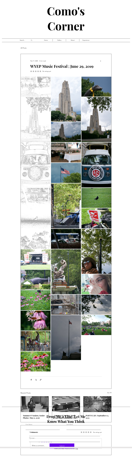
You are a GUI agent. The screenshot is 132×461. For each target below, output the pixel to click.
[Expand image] (36, 87)
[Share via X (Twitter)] (36, 380)
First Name (29, 424)
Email (30, 432)
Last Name (69, 424)
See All (109, 393)
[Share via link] (41, 380)
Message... (32, 438)
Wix (77, 448)
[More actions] (100, 61)
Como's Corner (66, 18)
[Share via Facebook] (31, 380)
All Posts (23, 48)
